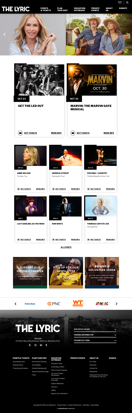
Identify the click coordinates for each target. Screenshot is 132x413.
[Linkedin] (41, 345)
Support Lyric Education (59, 393)
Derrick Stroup (60, 173)
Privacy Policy (61, 405)
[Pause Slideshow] (129, 16)
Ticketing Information (20, 368)
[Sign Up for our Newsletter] (66, 272)
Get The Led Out (31, 106)
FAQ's (34, 375)
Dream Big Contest (57, 367)
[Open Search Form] (127, 2)
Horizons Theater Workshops (57, 374)
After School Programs (59, 370)
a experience (66, 408)
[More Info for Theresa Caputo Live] (101, 206)
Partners (54, 387)
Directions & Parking (39, 361)
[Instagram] (35, 345)
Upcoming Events (19, 361)
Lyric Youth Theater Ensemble (58, 379)
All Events (66, 247)
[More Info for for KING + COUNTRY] (101, 156)
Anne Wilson (23, 173)
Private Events (77, 358)
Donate (112, 358)
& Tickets (46, 9)
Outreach (79, 9)
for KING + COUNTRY (97, 173)
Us (109, 9)
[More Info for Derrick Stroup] (66, 156)
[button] (4, 34)
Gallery (53, 390)
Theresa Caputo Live (98, 224)
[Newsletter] (119, 3)
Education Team (56, 363)
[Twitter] (30, 345)
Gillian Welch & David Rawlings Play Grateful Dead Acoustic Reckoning (35, 40)
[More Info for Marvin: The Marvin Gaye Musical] (92, 80)
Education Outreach (56, 359)
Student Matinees (57, 383)
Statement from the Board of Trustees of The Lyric (99, 375)
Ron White (57, 224)
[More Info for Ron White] (66, 206)
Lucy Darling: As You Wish (30, 224)
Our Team (93, 361)
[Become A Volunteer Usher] (102, 272)
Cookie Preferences (74, 405)
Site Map (86, 405)
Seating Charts (18, 365)
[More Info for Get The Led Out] (39, 80)
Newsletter (94, 371)
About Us (94, 358)
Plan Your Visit (39, 358)
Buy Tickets (30, 133)
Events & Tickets (21, 358)
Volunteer (93, 365)
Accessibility (36, 365)
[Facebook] (46, 345)
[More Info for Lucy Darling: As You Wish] (31, 206)
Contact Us (93, 368)
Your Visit (62, 9)
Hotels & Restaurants (39, 368)
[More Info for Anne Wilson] (31, 156)
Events (95, 9)
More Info (56, 133)
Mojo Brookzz (83, 43)
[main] (66, 151)
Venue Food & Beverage (40, 371)
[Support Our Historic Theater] (30, 272)
